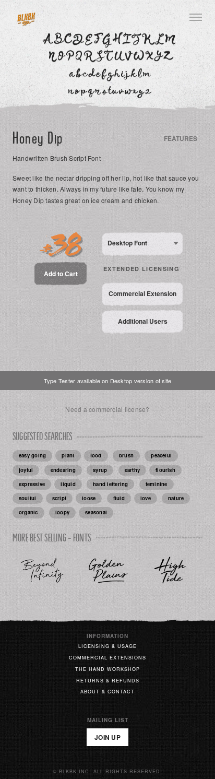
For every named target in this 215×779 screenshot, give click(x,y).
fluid (119, 498)
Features (180, 138)
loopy (62, 512)
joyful (26, 470)
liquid (68, 484)
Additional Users (143, 321)
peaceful (161, 455)
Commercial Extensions (107, 657)
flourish (165, 470)
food (96, 455)
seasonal (96, 512)
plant (68, 455)
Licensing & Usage (107, 646)
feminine (157, 484)
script (59, 498)
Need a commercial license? (107, 409)
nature (176, 498)
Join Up (107, 737)
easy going (32, 455)
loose (88, 498)
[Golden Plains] (108, 570)
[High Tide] (172, 570)
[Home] (26, 17)
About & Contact (107, 691)
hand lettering (110, 484)
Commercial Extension (142, 293)
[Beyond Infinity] (43, 570)
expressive (32, 484)
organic (28, 512)
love (145, 498)
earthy (132, 470)
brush (126, 455)
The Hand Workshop (107, 669)
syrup (100, 470)
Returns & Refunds (107, 680)
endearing (63, 470)
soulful (28, 498)
